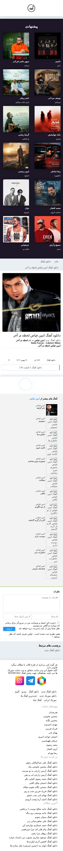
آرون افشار (52, 749)
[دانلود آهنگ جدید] (31, 8)
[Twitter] (37, 353)
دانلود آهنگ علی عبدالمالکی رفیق (41, 762)
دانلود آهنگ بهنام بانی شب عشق (42, 795)
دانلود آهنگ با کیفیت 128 (30, 367)
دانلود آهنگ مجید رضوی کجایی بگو (41, 779)
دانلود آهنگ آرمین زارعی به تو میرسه (39, 771)
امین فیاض (35, 398)
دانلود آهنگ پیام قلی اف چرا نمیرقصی (39, 829)
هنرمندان (53, 712)
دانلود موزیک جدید (48, 696)
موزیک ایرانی (50, 700)
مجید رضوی (51, 745)
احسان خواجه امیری (47, 737)
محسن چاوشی (50, 716)
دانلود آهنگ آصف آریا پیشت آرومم (41, 799)
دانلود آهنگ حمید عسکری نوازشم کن (39, 825)
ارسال (9, 629)
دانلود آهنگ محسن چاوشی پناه (42, 767)
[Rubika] (41, 681)
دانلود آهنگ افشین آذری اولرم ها (42, 841)
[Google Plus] (24, 353)
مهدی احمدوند (50, 724)
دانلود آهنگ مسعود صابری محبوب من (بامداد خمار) (33, 837)
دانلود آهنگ (45, 261)
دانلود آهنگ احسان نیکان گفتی (43, 783)
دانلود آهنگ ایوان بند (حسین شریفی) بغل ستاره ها (33, 845)
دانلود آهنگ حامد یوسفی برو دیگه (41, 813)
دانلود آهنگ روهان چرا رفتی (44, 833)
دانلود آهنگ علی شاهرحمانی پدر (42, 821)
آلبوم (17, 691)
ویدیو (24, 691)
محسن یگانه (51, 720)
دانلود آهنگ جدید (53, 340)
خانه (56, 261)
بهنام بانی (52, 733)
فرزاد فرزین (51, 728)
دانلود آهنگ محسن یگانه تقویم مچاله (40, 787)
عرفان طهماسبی (49, 741)
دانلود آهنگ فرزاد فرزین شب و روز (40, 791)
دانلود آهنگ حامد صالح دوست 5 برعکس (38, 809)
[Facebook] (18, 353)
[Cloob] (43, 353)
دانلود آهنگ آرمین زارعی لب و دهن (40, 775)
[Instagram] (19, 681)
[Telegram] (30, 353)
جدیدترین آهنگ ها (29, 696)
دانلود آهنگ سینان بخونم (46, 817)
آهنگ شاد (37, 700)
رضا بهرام (52, 753)
